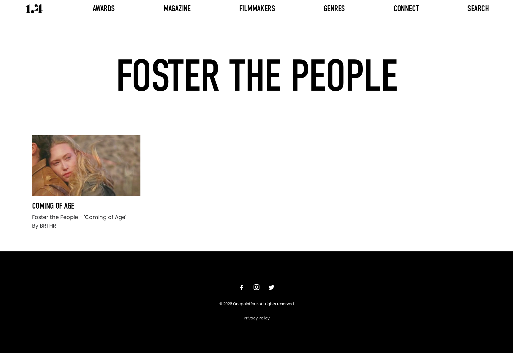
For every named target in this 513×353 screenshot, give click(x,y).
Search (478, 8)
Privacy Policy (257, 318)
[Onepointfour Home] (34, 8)
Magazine (177, 8)
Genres (334, 8)
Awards (104, 8)
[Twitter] (271, 288)
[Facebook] (242, 288)
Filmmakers (257, 8)
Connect (406, 8)
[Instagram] (256, 288)
